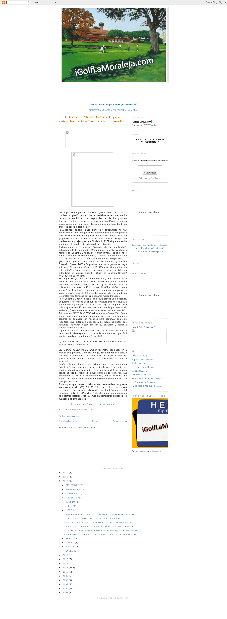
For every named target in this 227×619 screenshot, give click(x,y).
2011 (66, 567)
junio (69, 510)
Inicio (95, 421)
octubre (71, 493)
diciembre (72, 485)
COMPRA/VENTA (140, 355)
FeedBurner (156, 178)
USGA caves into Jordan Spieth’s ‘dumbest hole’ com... (100, 514)
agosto (70, 501)
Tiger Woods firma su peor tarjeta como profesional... (101, 534)
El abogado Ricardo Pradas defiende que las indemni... (101, 530)
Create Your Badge (151, 327)
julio (69, 505)
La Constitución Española (143, 382)
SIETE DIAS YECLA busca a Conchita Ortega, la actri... (100, 526)
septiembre (73, 497)
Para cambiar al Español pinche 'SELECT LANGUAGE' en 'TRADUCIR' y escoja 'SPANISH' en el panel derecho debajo (106, 110)
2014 (66, 554)
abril (69, 538)
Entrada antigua (120, 421)
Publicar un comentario (69, 415)
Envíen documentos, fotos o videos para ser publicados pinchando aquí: (150, 248)
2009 (66, 575)
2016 (66, 476)
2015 (66, 480)
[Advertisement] (119, 92)
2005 (66, 592)
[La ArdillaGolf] (149, 342)
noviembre (73, 489)
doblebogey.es (138, 363)
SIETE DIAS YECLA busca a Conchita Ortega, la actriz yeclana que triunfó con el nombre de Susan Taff (91, 119)
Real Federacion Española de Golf (147, 378)
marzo (70, 542)
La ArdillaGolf (137, 327)
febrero (71, 546)
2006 (66, 588)
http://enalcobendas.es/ (142, 359)
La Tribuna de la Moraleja (143, 366)
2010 (66, 571)
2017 (66, 472)
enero (69, 550)
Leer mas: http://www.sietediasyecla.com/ (92, 404)
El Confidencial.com (141, 374)
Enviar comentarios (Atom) (83, 427)
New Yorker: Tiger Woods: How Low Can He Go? (95, 518)
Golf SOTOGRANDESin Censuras (147, 385)
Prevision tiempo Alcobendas (150, 140)
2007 (66, 584)
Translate (153, 125)
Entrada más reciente (68, 421)
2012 (66, 563)
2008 (66, 580)
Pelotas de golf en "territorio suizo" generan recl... (100, 522)
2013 (66, 559)
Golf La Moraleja (139, 370)
